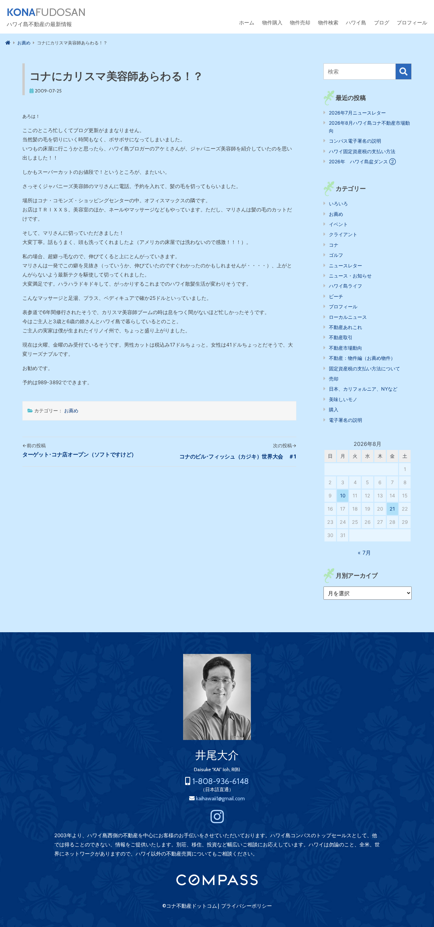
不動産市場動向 (345, 348)
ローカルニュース (348, 317)
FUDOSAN (46, 12)
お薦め (71, 410)
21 (392, 509)
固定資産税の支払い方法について (364, 368)
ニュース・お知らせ (350, 276)
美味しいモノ (343, 399)
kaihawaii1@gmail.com (220, 798)
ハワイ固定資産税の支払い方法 (362, 151)
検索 (403, 71)
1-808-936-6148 (220, 781)
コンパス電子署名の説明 (355, 141)
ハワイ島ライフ (345, 286)
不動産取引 (341, 337)
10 (343, 495)
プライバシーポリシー (246, 906)
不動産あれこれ (345, 327)
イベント (338, 224)
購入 (333, 409)
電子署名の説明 (345, 420)
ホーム (246, 22)
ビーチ (336, 296)
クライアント (343, 234)
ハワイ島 (356, 22)
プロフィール (412, 22)
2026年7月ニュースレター (357, 113)
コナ (333, 245)
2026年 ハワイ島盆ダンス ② (362, 161)
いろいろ (338, 203)
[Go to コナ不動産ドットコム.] (8, 42)
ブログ (381, 22)
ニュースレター (345, 265)
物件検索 (328, 22)
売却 (333, 379)
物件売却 (300, 22)
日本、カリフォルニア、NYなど (363, 389)
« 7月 (364, 552)
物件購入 (272, 22)
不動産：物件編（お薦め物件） (362, 358)
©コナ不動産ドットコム (189, 906)
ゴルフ (336, 255)
